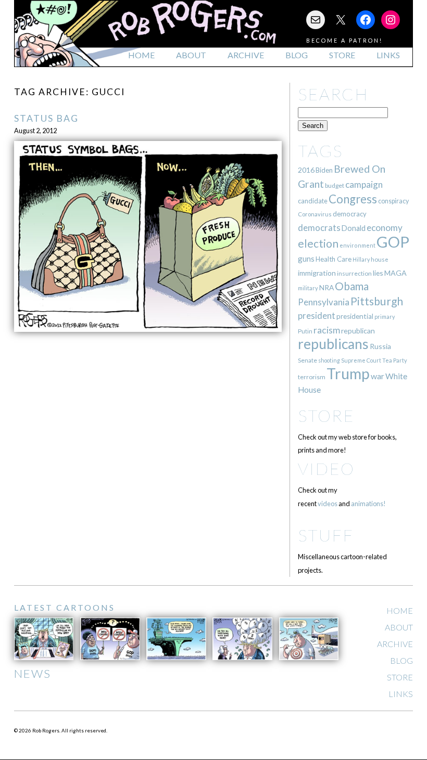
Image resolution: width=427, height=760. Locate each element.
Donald (354, 228)
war (377, 376)
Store (342, 55)
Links (388, 55)
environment (357, 245)
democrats (319, 227)
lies (378, 272)
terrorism (311, 377)
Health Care (333, 259)
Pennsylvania (323, 302)
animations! (368, 503)
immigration (317, 272)
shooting (329, 360)
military (308, 288)
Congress (353, 199)
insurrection (354, 273)
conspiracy (393, 201)
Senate (307, 360)
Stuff (326, 535)
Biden (324, 170)
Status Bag (46, 118)
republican (358, 330)
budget (334, 185)
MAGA (395, 272)
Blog (296, 55)
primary (384, 316)
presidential (354, 316)
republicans (333, 344)
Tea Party (394, 360)
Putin (305, 331)
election (318, 243)
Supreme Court (361, 360)
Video (326, 468)
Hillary (361, 259)
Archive (246, 55)
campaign (364, 184)
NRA (326, 287)
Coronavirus (315, 214)
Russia (380, 346)
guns (306, 258)
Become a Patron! (344, 40)
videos (327, 503)
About (191, 55)
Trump (348, 373)
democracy (350, 214)
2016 (306, 169)
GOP (392, 242)
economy (385, 227)
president (316, 316)
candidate (313, 201)
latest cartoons (64, 607)
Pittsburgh (376, 301)
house (379, 259)
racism (326, 330)
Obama (352, 286)
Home (141, 55)
